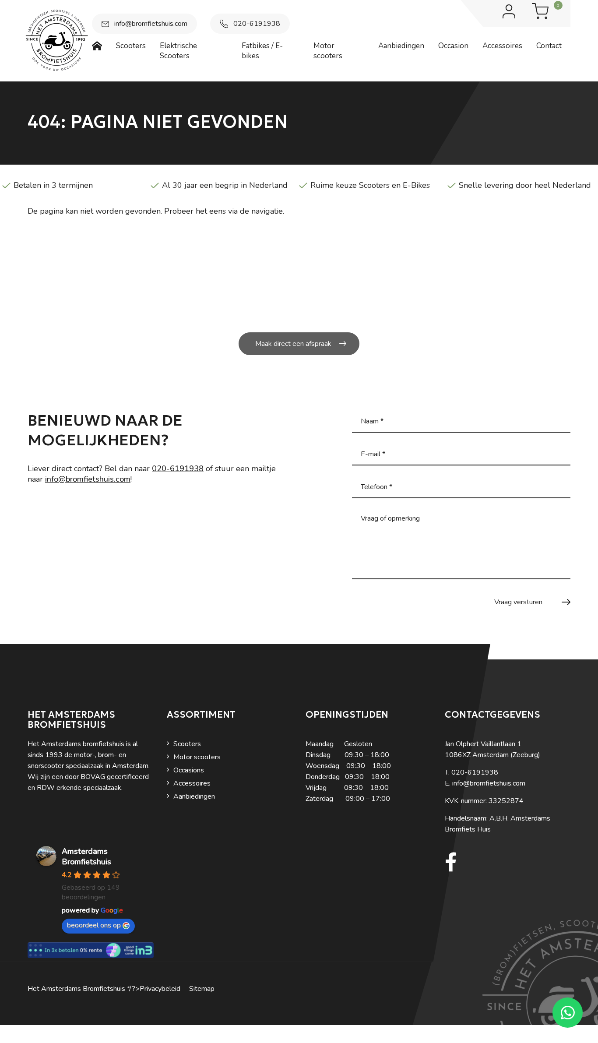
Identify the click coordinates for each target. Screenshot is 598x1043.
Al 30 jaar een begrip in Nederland (225, 185)
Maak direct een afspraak (293, 344)
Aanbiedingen (194, 796)
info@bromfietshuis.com (150, 23)
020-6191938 (256, 23)
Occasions (188, 770)
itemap (204, 989)
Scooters (187, 744)
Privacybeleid (160, 989)
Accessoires (192, 783)
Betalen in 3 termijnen (53, 185)
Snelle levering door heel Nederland (525, 185)
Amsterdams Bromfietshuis (86, 856)
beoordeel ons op (94, 925)
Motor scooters (197, 757)
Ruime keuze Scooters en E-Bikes (370, 185)
